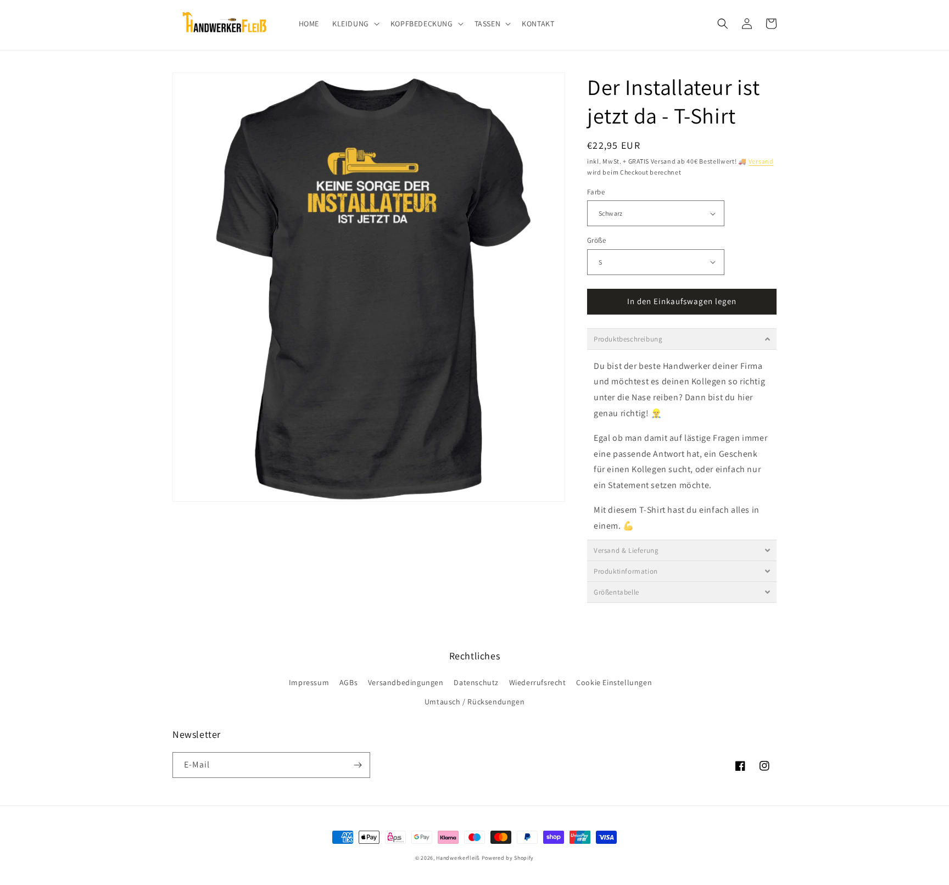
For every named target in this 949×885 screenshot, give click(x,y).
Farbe (596, 192)
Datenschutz (476, 682)
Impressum (309, 682)
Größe (596, 240)
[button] (355, 23)
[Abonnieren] (357, 765)
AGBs (348, 682)
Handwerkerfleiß (458, 857)
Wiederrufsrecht (537, 682)
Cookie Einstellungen (614, 682)
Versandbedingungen (406, 682)
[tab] (682, 339)
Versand (761, 161)
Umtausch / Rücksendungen (474, 702)
